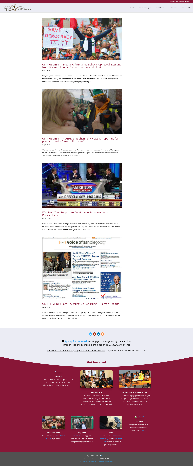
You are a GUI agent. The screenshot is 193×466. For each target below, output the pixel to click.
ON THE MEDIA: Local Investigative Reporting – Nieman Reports (80, 304)
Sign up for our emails (76, 341)
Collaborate (173, 8)
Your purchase (78, 436)
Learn (182, 8)
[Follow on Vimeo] (90, 334)
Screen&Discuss (159, 8)
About (132, 8)
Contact (187, 1)
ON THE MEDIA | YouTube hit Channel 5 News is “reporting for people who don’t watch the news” (80, 140)
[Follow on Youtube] (94, 334)
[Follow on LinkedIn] (98, 334)
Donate (172, 1)
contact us (145, 430)
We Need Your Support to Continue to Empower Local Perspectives (75, 214)
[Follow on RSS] (102, 334)
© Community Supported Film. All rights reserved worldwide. (96, 461)
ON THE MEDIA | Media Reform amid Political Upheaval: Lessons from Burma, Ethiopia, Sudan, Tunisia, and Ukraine (81, 66)
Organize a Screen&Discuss (134, 392)
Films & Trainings (144, 8)
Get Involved (180, 1)
